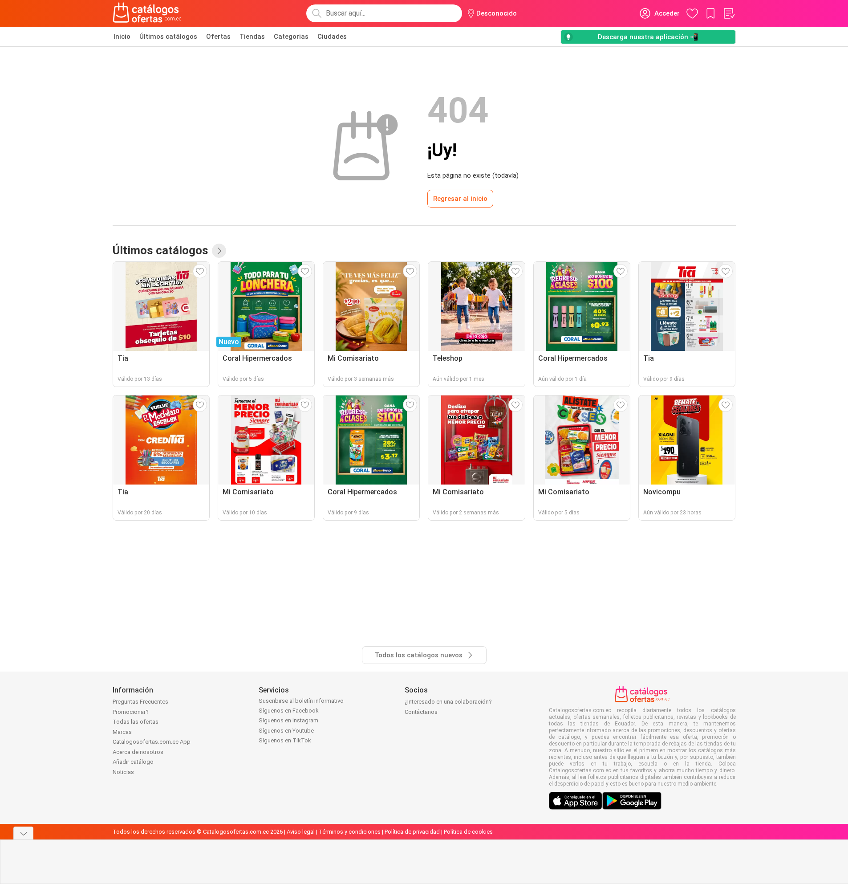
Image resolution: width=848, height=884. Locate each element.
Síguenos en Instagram (288, 720)
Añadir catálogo (133, 761)
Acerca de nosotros (138, 752)
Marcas (122, 732)
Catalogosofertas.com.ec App (152, 741)
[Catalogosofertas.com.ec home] (147, 13)
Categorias (291, 37)
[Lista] (729, 13)
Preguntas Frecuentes (140, 701)
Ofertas (218, 37)
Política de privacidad (412, 831)
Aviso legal (301, 831)
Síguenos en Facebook (289, 710)
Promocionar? (131, 712)
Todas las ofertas (135, 721)
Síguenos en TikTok (285, 740)
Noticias (123, 772)
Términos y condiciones (350, 831)
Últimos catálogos (168, 37)
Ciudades (332, 37)
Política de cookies (468, 831)
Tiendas (252, 37)
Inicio (122, 37)
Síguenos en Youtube (286, 730)
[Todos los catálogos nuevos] (219, 251)
